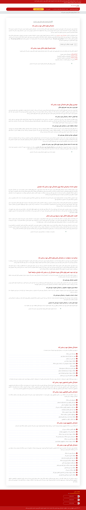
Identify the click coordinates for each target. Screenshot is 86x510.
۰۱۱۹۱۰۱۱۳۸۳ (74, 54)
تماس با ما (48, 9)
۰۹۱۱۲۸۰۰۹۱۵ (74, 58)
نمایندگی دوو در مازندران (61, 35)
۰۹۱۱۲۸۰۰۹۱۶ (74, 56)
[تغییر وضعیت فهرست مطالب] (75, 44)
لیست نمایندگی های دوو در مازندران (60, 9)
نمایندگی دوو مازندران (74, 9)
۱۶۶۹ (76, 60)
